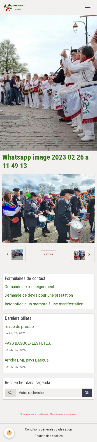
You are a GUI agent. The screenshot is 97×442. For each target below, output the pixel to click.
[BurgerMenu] (87, 7)
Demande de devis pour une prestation (39, 295)
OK (87, 393)
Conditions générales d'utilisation (48, 429)
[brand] (14, 7)
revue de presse (19, 326)
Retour (48, 254)
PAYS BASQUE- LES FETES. (28, 343)
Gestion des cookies (49, 436)
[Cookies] (9, 433)
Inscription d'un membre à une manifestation (44, 304)
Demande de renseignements (31, 286)
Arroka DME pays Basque (27, 360)
